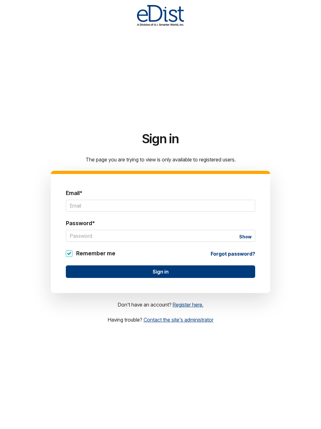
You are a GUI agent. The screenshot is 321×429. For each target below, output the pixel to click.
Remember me (95, 253)
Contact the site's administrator (178, 320)
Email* (74, 193)
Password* (80, 223)
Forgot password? (233, 254)
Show (245, 236)
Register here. (188, 304)
